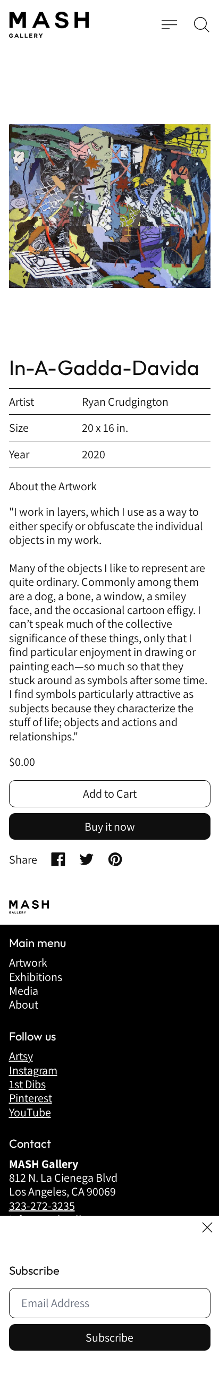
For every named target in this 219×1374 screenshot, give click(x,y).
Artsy (21, 1055)
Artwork (28, 962)
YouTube (30, 1112)
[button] (201, 24)
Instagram (33, 1070)
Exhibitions (35, 976)
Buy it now (110, 826)
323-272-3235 (42, 1205)
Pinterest (30, 1097)
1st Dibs (27, 1084)
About (23, 1004)
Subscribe (109, 1337)
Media (23, 990)
